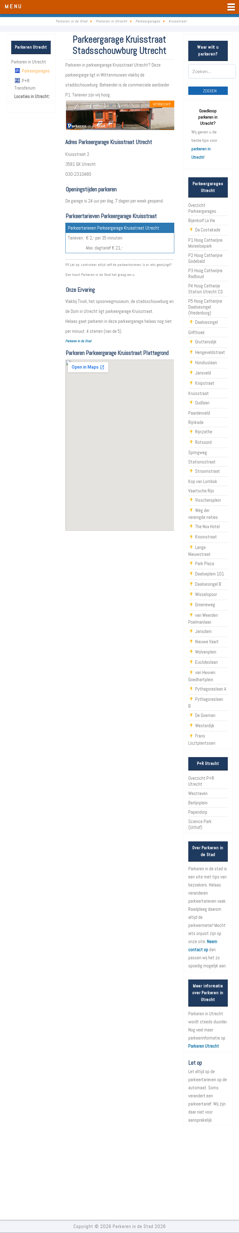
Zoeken (210, 91)
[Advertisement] (119, 1173)
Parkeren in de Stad (78, 341)
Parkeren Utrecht (203, 1046)
